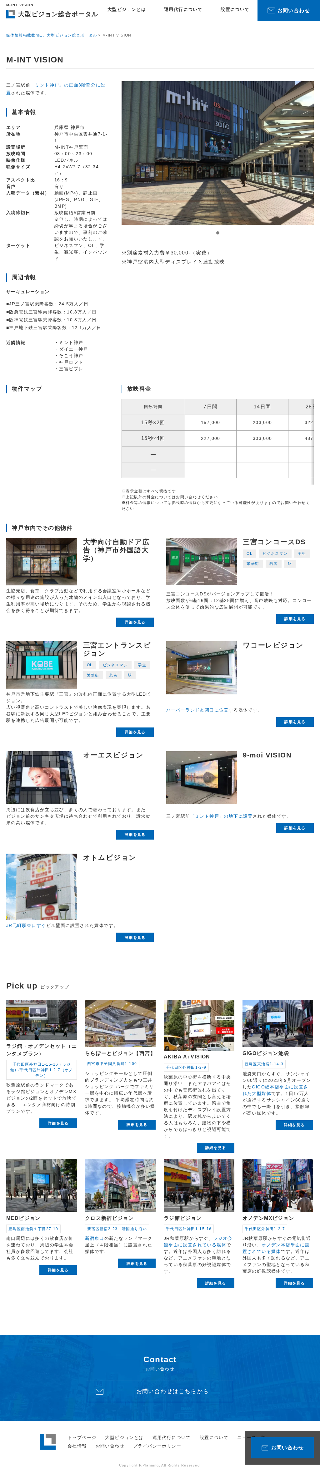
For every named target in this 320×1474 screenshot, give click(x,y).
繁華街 (253, 563)
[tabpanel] (218, 153)
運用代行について (183, 9)
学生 (302, 553)
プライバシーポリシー (157, 1445)
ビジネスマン (275, 553)
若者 (273, 563)
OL (249, 553)
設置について (235, 9)
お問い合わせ (110, 1445)
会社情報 (77, 1445)
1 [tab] (217, 232)
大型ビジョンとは (127, 9)
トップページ (82, 1437)
